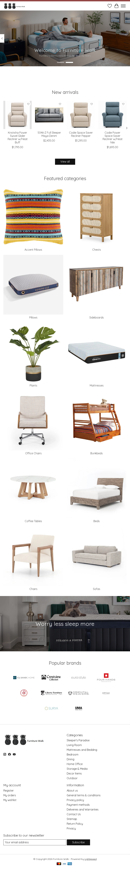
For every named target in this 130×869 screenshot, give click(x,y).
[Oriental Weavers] (78, 693)
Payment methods (78, 804)
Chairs (33, 589)
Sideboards (96, 317)
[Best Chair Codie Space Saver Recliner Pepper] (81, 115)
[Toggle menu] (123, 6)
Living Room (74, 745)
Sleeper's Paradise (78, 740)
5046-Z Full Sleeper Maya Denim (49, 134)
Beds (96, 521)
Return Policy (75, 823)
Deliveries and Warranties (83, 809)
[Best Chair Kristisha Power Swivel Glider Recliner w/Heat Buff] (17, 115)
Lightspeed (91, 859)
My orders (9, 795)
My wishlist (9, 800)
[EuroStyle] (78, 678)
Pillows (33, 317)
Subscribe (78, 842)
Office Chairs (33, 453)
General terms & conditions (84, 795)
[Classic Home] (24, 678)
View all (65, 161)
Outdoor (72, 778)
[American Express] (70, 864)
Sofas (96, 589)
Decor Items (74, 773)
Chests (96, 249)
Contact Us (74, 814)
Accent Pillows (33, 249)
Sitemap (72, 819)
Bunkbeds (96, 453)
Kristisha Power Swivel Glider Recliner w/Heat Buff (18, 137)
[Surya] (51, 708)
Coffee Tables (33, 521)
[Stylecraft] (106, 693)
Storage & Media (77, 768)
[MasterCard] (59, 864)
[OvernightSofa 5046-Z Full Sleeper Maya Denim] (49, 115)
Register (8, 790)
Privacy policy (75, 800)
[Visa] (64, 864)
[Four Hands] (106, 678)
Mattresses (97, 385)
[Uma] (78, 708)
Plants (33, 385)
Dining (70, 759)
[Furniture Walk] (14, 5)
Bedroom (72, 754)
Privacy (71, 828)
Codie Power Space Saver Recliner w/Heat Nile (113, 137)
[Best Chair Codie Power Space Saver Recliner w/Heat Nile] (112, 115)
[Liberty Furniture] (51, 693)
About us (72, 790)
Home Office (75, 764)
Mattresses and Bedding (82, 749)
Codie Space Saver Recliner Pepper (81, 134)
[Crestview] (51, 678)
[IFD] (24, 693)
